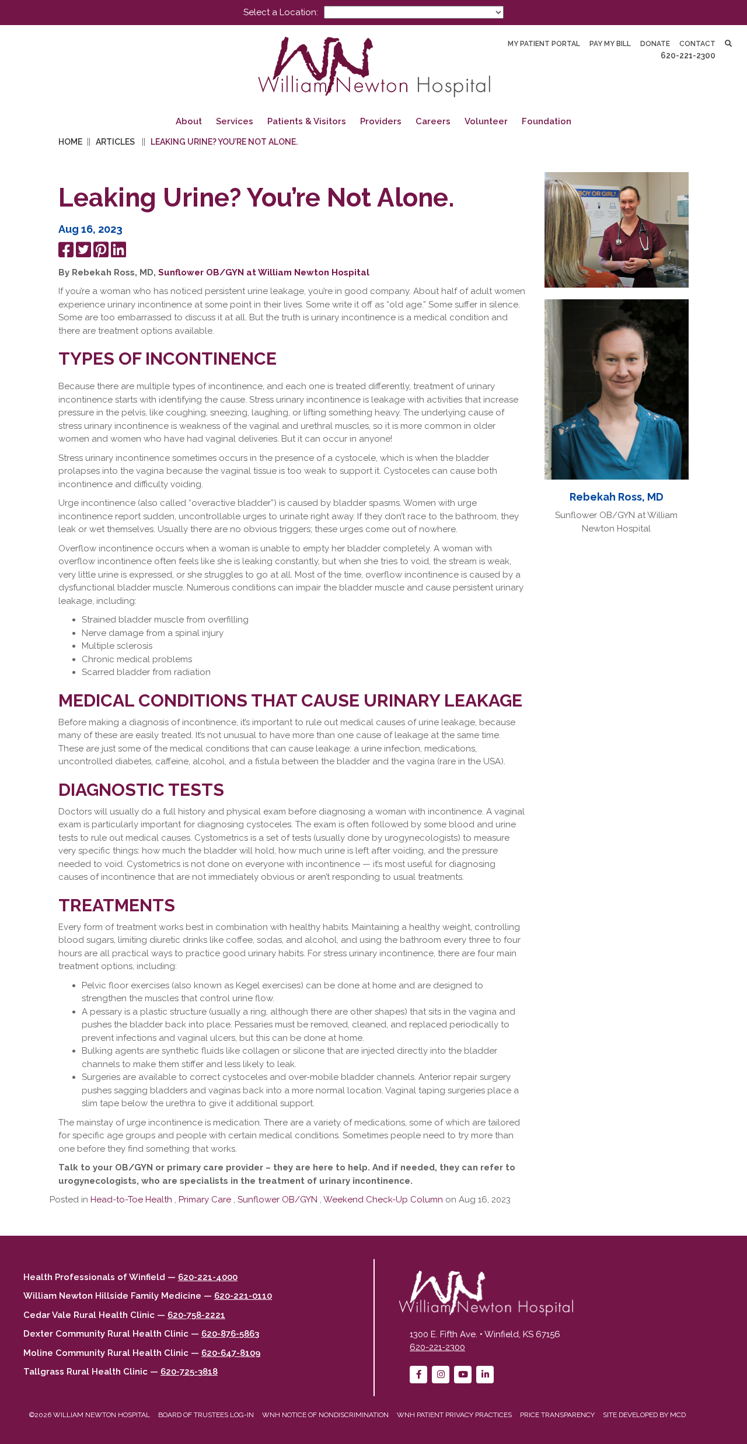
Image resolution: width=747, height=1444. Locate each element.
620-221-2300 (688, 55)
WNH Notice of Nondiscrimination (325, 1415)
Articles (115, 141)
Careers (433, 121)
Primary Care (205, 1199)
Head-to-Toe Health (131, 1199)
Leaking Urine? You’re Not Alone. (224, 141)
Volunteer (486, 121)
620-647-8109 (230, 1353)
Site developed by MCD (644, 1415)
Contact (697, 44)
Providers (381, 121)
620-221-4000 (208, 1277)
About (189, 121)
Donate (655, 44)
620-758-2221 (196, 1315)
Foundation (546, 121)
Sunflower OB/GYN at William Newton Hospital (263, 272)
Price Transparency (557, 1415)
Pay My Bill (610, 44)
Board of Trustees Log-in (206, 1415)
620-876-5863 (230, 1333)
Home (70, 141)
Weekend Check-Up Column (383, 1199)
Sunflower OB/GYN (277, 1199)
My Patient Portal (544, 44)
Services (234, 121)
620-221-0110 (243, 1296)
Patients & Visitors (306, 121)
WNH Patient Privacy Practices (454, 1415)
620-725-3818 (189, 1371)
